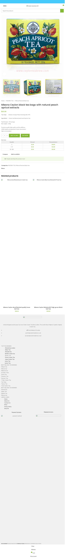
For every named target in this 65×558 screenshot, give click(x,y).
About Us (6, 401)
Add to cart (14, 135)
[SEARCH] (62, 11)
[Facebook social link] (28, 1)
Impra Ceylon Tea (7, 359)
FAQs (5, 404)
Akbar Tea (5, 350)
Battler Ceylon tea (8, 353)
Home (2, 100)
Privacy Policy (8, 406)
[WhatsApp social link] (37, 1)
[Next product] (63, 101)
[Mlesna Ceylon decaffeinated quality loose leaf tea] (16, 242)
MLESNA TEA (9, 100)
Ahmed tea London (8, 348)
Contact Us (7, 402)
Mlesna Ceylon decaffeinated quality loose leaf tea (16, 308)
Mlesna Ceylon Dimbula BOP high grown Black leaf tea (48, 308)
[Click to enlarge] (4, 74)
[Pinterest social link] (32, 1)
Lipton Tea (5, 363)
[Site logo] (32, 6)
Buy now (25, 135)
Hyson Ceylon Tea (8, 357)
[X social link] (30, 1)
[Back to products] (61, 101)
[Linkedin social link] (35, 1)
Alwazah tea (6, 351)
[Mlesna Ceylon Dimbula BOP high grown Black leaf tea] (48, 242)
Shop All (6, 408)
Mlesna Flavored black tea (22, 100)
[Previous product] (59, 101)
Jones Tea (5, 361)
